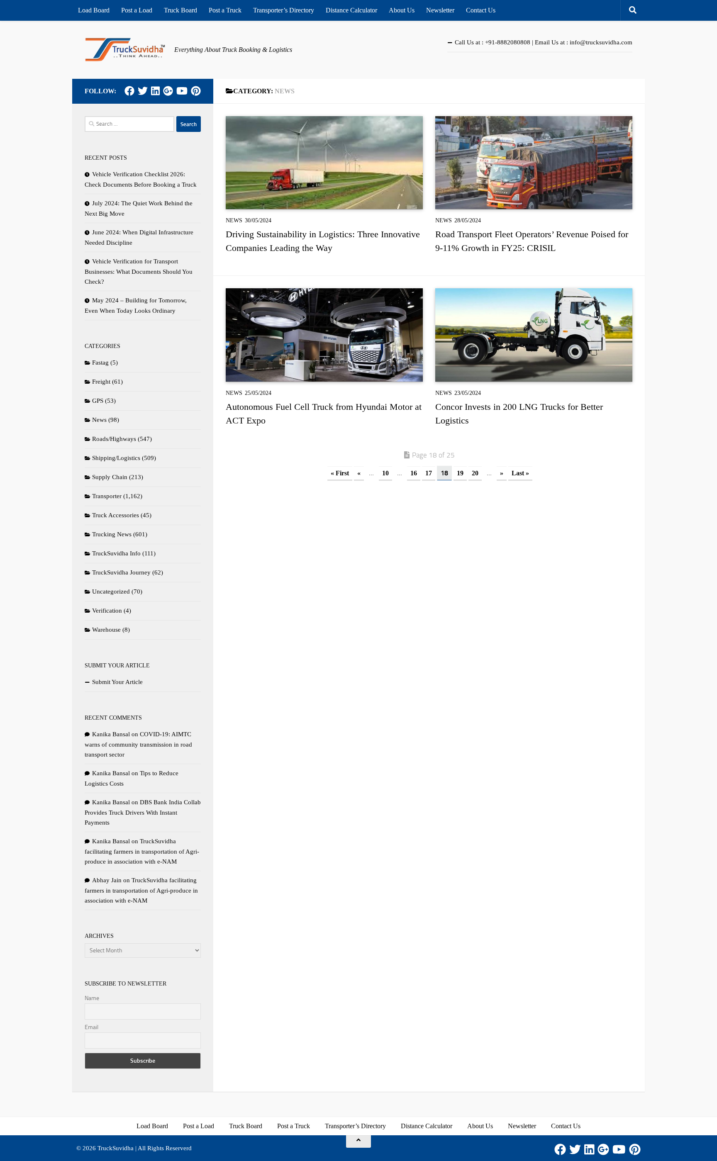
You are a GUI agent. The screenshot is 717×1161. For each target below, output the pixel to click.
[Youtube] (182, 91)
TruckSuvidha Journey (121, 572)
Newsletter (440, 10)
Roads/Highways (114, 439)
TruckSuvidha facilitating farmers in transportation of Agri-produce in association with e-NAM (142, 851)
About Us (402, 10)
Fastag (100, 362)
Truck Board (180, 10)
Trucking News (112, 534)
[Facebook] (129, 91)
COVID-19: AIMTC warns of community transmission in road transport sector (138, 744)
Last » (520, 473)
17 (428, 473)
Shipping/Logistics (116, 458)
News (234, 220)
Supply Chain (109, 477)
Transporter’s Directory (283, 10)
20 (475, 473)
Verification (107, 610)
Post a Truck (225, 10)
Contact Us (480, 10)
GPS (97, 400)
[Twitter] (143, 91)
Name (92, 998)
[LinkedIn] (155, 91)
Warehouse (106, 629)
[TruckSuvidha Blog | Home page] (125, 49)
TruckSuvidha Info (116, 553)
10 (385, 473)
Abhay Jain (107, 880)
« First (340, 473)
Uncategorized (111, 591)
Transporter (107, 496)
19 (460, 473)
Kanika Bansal (111, 734)
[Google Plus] (168, 91)
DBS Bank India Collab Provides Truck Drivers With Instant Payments (143, 812)
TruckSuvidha (116, 1148)
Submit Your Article (117, 682)
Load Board (94, 10)
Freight (101, 381)
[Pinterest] (196, 91)
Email (91, 1027)
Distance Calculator (351, 10)
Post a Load (136, 10)
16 (413, 473)
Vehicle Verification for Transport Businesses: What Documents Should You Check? (139, 271)
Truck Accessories (115, 515)
